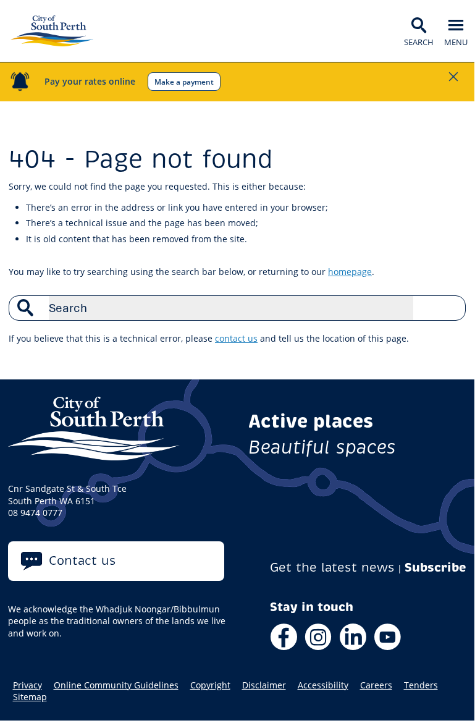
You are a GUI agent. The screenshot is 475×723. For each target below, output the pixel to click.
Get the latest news (332, 567)
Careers (376, 685)
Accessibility (323, 685)
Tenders (421, 685)
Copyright (210, 685)
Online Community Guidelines (116, 685)
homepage (350, 271)
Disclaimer (264, 685)
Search (449, 308)
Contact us (82, 561)
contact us (236, 338)
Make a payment (184, 82)
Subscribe (435, 567)
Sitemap (30, 697)
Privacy (27, 685)
